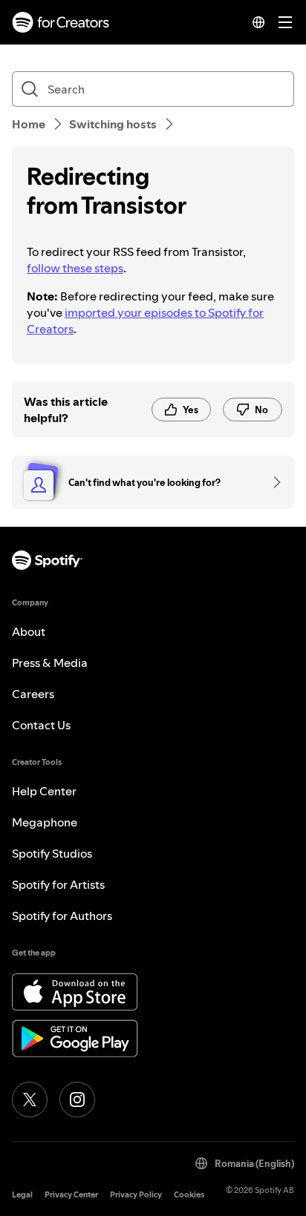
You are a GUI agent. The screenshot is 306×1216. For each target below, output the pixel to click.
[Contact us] (271, 482)
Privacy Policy (136, 1194)
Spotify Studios (52, 853)
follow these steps (75, 268)
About (28, 631)
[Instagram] (77, 1099)
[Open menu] (285, 22)
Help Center (44, 791)
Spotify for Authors (62, 915)
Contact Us (41, 725)
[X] (30, 1099)
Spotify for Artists (58, 884)
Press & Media (50, 662)
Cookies (189, 1194)
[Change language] (258, 22)
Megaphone (44, 822)
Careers (33, 694)
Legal (22, 1194)
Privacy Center (71, 1194)
